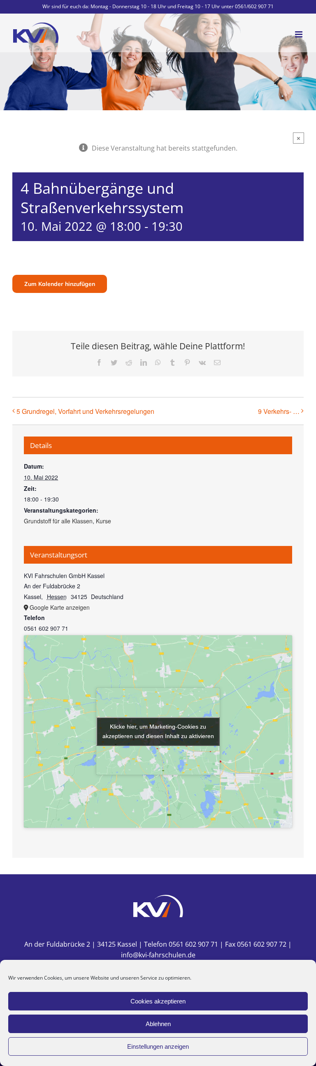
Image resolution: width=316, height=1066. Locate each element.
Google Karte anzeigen (60, 607)
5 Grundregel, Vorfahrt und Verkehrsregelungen (85, 411)
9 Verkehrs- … (279, 411)
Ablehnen (158, 1023)
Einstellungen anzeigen (158, 1046)
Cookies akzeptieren (158, 1001)
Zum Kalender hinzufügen (59, 284)
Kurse (103, 521)
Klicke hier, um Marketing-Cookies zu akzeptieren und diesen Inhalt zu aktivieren (158, 731)
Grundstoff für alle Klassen (58, 521)
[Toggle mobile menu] (299, 34)
